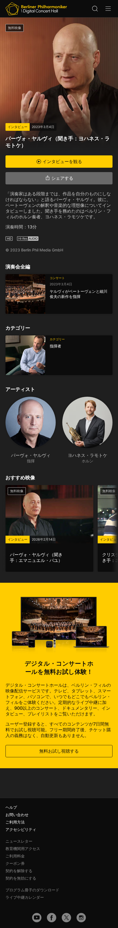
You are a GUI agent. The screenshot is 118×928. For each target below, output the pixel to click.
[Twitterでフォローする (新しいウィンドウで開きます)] (66, 917)
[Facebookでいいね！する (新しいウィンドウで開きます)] (51, 917)
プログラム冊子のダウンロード (32, 890)
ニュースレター (18, 841)
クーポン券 (15, 863)
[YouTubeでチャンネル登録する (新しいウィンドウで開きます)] (36, 917)
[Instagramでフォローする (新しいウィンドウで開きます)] (81, 917)
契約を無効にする (20, 878)
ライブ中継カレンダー (24, 897)
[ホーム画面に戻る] (36, 8)
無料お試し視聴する (59, 751)
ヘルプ (11, 807)
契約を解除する (18, 870)
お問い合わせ (17, 814)
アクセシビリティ (20, 829)
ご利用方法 (15, 822)
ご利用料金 (15, 856)
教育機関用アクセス (22, 848)
